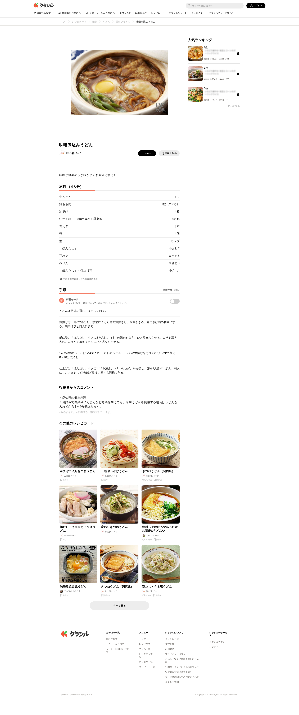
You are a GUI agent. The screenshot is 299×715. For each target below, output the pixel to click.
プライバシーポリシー (176, 654)
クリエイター (198, 13)
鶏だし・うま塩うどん (157, 586)
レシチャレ (215, 646)
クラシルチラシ (217, 641)
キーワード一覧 (147, 666)
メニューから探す (115, 644)
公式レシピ (125, 13)
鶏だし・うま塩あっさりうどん (78, 528)
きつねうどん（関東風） (117, 586)
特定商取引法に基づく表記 (178, 671)
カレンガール (152, 535)
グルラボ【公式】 (72, 591)
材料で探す (111, 638)
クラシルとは (172, 638)
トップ (142, 638)
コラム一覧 (144, 649)
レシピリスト (146, 644)
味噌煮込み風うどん (73, 586)
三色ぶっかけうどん (114, 471)
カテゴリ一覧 (146, 661)
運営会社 (169, 644)
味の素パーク (74, 153)
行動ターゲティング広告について (182, 666)
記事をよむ (141, 13)
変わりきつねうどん (114, 527)
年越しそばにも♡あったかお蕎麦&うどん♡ (160, 528)
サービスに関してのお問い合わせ (182, 676)
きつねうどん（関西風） (158, 471)
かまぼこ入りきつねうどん (78, 471)
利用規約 (169, 649)
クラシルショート (178, 13)
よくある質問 (172, 681)
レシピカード (158, 13)
